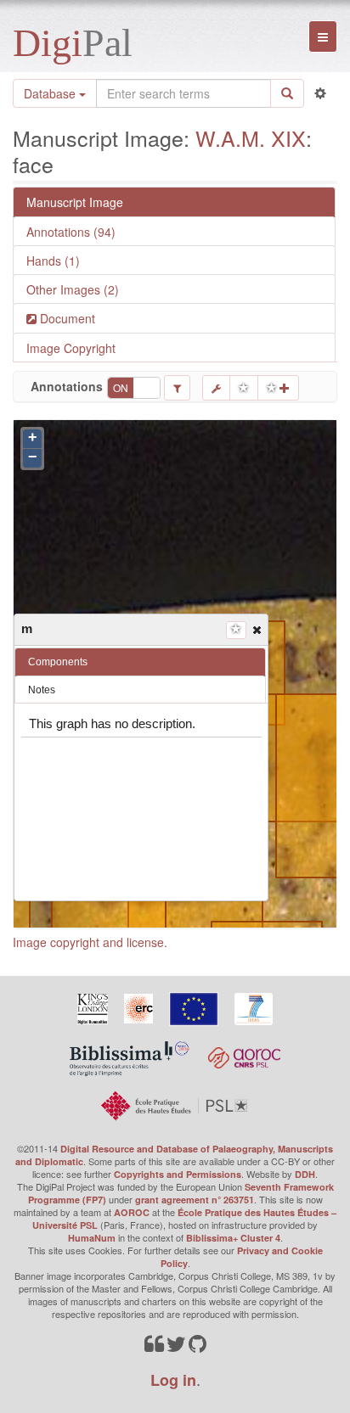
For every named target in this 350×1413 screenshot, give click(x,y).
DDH (305, 1174)
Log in (173, 1380)
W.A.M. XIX (250, 137)
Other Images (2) (72, 289)
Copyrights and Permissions (177, 1174)
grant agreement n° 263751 (194, 1199)
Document (66, 318)
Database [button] (51, 93)
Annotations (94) (71, 231)
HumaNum (92, 1237)
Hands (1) (53, 260)
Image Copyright (71, 347)
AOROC (132, 1212)
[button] (256, 628)
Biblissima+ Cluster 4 (233, 1237)
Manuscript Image (74, 201)
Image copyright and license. (90, 942)
